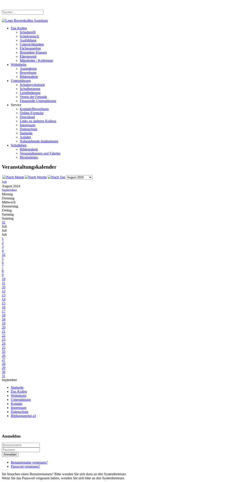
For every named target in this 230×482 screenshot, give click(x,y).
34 (3, 319)
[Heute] (56, 177)
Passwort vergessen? (25, 466)
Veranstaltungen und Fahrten (40, 153)
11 (3, 283)
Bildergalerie (29, 77)
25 (3, 347)
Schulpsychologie (32, 85)
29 (3, 368)
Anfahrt (25, 137)
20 (3, 327)
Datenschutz (28, 129)
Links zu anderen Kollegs (38, 121)
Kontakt (16, 404)
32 (3, 255)
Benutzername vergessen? (29, 462)
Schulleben (19, 145)
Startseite (26, 133)
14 (3, 299)
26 (3, 356)
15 (3, 303)
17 (3, 311)
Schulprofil (27, 32)
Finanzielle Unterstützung (38, 101)
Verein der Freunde (33, 97)
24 (3, 343)
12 (3, 291)
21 (3, 331)
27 (3, 360)
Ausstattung (28, 68)
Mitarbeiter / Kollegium (36, 60)
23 (3, 339)
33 (3, 287)
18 (3, 315)
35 (3, 351)
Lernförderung (30, 93)
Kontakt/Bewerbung (34, 109)
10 (3, 279)
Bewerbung (28, 72)
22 (3, 335)
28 (3, 364)
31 (3, 222)
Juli (4, 182)
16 (3, 307)
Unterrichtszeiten (32, 44)
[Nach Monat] (13, 177)
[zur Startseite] (25, 20)
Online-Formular (32, 113)
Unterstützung (21, 81)
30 (3, 372)
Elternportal (28, 56)
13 (3, 295)
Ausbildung (28, 40)
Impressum (27, 125)
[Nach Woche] (36, 177)
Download (27, 117)
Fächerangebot (30, 48)
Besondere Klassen (33, 52)
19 (3, 323)
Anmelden (10, 454)
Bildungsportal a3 (23, 416)
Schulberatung (30, 89)
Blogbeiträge (29, 157)
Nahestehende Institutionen (39, 141)
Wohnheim (18, 64)
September (9, 190)
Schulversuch (29, 36)
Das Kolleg (19, 28)
